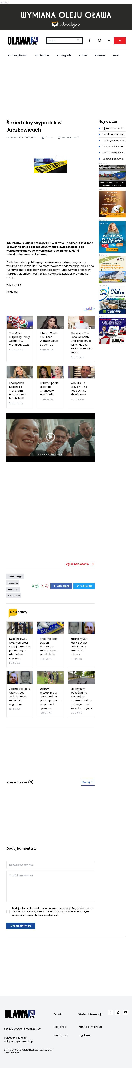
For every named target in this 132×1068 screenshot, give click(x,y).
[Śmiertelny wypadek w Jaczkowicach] (50, 164)
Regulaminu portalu (83, 908)
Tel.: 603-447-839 (15, 1037)
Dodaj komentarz (20, 925)
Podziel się (85, 586)
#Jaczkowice (14, 595)
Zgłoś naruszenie (77, 564)
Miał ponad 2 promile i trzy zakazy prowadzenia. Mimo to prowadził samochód (114, 146)
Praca (116, 55)
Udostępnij (63, 586)
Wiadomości (61, 1035)
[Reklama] (66, 17)
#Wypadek (13, 583)
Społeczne (42, 55)
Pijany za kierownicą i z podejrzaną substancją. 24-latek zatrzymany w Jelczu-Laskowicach (114, 128)
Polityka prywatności (90, 1026)
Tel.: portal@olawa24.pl (18, 1041)
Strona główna (17, 55)
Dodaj (86, 782)
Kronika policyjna (15, 576)
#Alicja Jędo (13, 589)
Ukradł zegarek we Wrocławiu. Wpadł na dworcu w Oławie (114, 134)
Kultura (100, 55)
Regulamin (84, 1035)
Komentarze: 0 (70, 137)
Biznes (83, 55)
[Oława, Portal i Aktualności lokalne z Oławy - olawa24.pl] (22, 41)
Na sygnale (64, 55)
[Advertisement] (66, 88)
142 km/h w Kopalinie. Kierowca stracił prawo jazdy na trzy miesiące (114, 140)
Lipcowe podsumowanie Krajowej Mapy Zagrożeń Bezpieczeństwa (114, 158)
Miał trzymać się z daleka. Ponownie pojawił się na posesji (114, 152)
